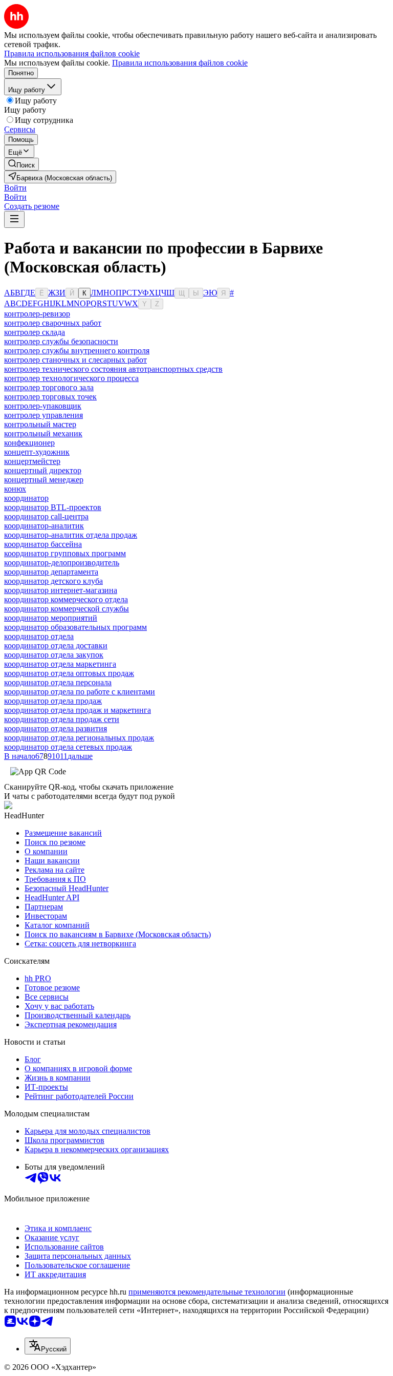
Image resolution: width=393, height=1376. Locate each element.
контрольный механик (43, 433)
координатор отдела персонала (58, 682)
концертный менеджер (43, 479)
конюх (15, 488)
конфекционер (29, 442)
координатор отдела (39, 636)
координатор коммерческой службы (66, 608)
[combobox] (48, 1346)
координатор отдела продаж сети (61, 719)
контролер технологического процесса (71, 378)
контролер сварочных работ (52, 323)
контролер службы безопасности (61, 341)
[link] (21, 164)
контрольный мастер (40, 424)
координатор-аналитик (44, 525)
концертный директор (42, 470)
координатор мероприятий (50, 617)
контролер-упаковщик (42, 405)
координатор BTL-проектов (52, 507)
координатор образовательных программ (75, 627)
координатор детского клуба (53, 581)
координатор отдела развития (55, 728)
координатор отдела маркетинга (60, 664)
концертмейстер (32, 461)
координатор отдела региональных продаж (79, 737)
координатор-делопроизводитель (61, 562)
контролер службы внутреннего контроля (76, 350)
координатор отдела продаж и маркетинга (77, 710)
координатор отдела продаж (53, 700)
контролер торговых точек (50, 396)
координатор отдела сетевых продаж (68, 747)
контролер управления (43, 415)
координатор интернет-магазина (60, 590)
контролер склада (34, 332)
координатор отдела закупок (53, 654)
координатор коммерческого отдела (66, 599)
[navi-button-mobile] (14, 219)
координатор (26, 498)
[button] (15, 187)
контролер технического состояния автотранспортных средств (113, 369)
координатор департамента (51, 571)
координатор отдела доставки (55, 645)
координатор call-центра (46, 516)
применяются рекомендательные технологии (207, 1291)
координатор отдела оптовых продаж (69, 673)
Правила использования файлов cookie (180, 62)
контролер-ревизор (37, 313)
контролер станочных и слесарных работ (75, 359)
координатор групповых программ (65, 553)
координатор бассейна (43, 544)
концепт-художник (37, 452)
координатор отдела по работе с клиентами (79, 691)
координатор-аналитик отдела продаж (70, 535)
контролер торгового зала (49, 387)
